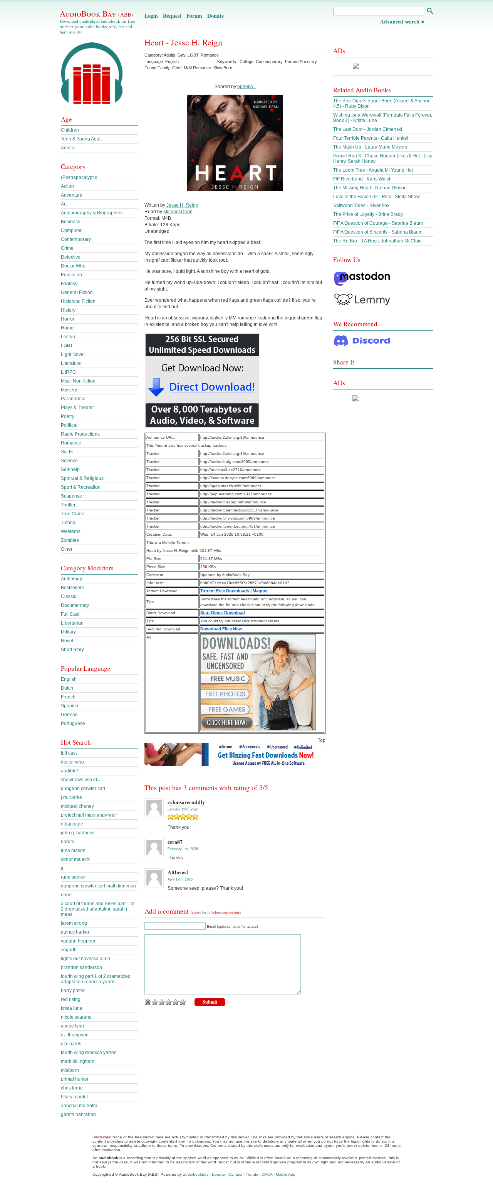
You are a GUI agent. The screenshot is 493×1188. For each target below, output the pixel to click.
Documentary (75, 605)
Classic (68, 596)
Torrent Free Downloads (224, 590)
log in (206, 912)
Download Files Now (221, 629)
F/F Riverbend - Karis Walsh (362, 179)
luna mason (73, 850)
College (246, 61)
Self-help (70, 469)
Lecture (69, 336)
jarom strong (74, 923)
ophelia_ (246, 86)
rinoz (66, 894)
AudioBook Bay (96, 13)
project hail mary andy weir (89, 815)
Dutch (67, 688)
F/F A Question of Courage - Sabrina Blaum (378, 223)
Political (69, 425)
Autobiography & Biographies (91, 213)
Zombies (70, 540)
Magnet (260, 590)
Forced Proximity (301, 61)
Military (68, 632)
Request (172, 16)
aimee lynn (72, 1026)
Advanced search (399, 21)
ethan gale (72, 824)
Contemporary (269, 61)
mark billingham (77, 1061)
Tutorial (69, 522)
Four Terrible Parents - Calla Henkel (370, 138)
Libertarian (72, 623)
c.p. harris (71, 1043)
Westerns (70, 531)
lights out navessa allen (85, 958)
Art (64, 204)
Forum (194, 16)
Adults (169, 55)
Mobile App (285, 1174)
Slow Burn (222, 67)
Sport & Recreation (81, 487)
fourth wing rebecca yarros (88, 1052)
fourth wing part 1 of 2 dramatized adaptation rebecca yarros (96, 979)
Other (66, 549)
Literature (71, 363)
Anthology (71, 578)
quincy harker (75, 932)
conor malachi (76, 859)
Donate (215, 16)
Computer (71, 230)
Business (70, 221)
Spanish (69, 705)
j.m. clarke (71, 797)
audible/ (69, 771)
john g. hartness (77, 832)
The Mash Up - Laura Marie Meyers (370, 147)
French (68, 697)
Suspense (71, 496)
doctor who (72, 762)
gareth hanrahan (78, 1114)
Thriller (68, 505)
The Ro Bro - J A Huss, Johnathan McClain (377, 241)
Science (69, 460)
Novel (67, 640)
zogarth (69, 949)
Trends (252, 1174)
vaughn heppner (78, 941)
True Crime (72, 513)
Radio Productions (80, 434)
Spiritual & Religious (82, 478)
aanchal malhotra (79, 1105)
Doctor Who (73, 266)
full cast (69, 753)
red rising (70, 999)
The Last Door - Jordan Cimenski (367, 129)
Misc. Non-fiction (78, 381)
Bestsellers (72, 587)
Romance (210, 55)
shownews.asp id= (80, 779)
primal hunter (75, 1079)
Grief (176, 67)
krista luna (71, 1008)
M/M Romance (197, 67)
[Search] (429, 12)
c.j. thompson (75, 1035)
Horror (67, 319)
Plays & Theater (77, 407)
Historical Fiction (78, 301)
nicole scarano (76, 1017)
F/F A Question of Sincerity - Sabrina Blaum (378, 232)
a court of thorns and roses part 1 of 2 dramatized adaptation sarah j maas (97, 909)
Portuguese (73, 723)
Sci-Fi (67, 451)
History (68, 310)
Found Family (157, 67)
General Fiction (77, 292)
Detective (70, 257)
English (69, 679)
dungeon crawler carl (83, 788)
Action (67, 186)
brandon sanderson (81, 967)
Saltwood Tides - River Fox (361, 205)
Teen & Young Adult (81, 139)
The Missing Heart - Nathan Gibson (370, 187)
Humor (68, 328)
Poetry (67, 416)
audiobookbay (195, 1174)
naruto (67, 841)
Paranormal (73, 398)
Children (70, 130)
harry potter (73, 990)
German (69, 714)
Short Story (72, 649)
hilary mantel (74, 1096)
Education (71, 274)
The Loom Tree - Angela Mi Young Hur (373, 170)
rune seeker (73, 877)
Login (151, 16)
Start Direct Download (222, 612)
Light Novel (73, 354)
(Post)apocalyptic (79, 177)
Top (321, 740)
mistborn (70, 1070)
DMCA (267, 1174)
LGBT (193, 55)
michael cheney (77, 806)
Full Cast (70, 614)
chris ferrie (72, 1088)
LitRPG (68, 372)
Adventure (71, 195)
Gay (181, 55)
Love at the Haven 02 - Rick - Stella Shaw (376, 196)
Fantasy (69, 283)
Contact (235, 1174)
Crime (67, 248)
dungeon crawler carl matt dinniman (98, 886)
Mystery (69, 390)
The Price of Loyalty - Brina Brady (368, 214)
